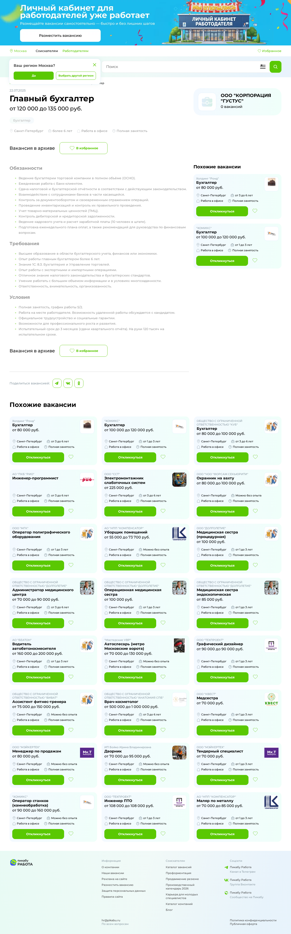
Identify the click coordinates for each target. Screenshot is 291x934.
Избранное (271, 51)
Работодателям (75, 51)
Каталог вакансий (178, 867)
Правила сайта (112, 896)
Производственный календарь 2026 (180, 886)
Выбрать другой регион (75, 75)
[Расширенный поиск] (263, 67)
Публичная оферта (243, 924)
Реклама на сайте (114, 879)
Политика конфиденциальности (253, 920)
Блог (169, 910)
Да (34, 75)
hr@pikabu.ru (111, 920)
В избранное (87, 148)
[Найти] (275, 67)
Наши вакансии (113, 873)
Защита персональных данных (124, 890)
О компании (110, 867)
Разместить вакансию (117, 885)
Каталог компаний (179, 904)
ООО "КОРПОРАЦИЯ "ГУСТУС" (246, 98)
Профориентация (178, 873)
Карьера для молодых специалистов (182, 896)
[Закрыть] (94, 65)
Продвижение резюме (182, 879)
